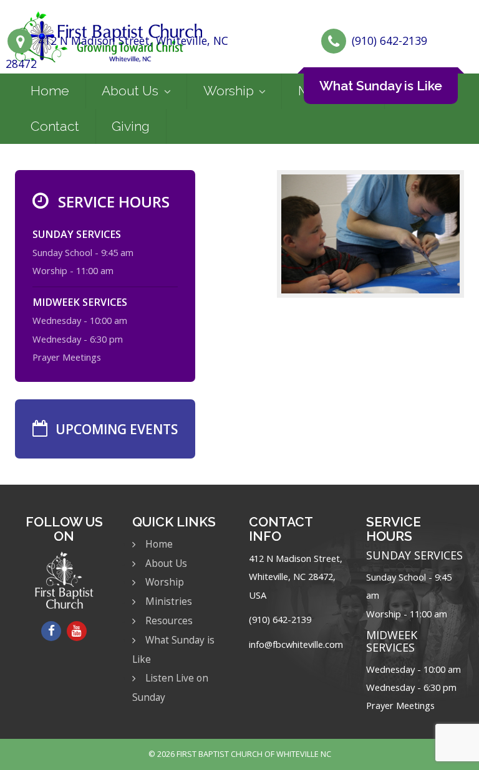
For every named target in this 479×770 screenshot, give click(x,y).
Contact (55, 126)
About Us (130, 90)
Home (50, 90)
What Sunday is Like (380, 85)
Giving (131, 126)
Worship (228, 90)
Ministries (168, 601)
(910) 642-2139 (389, 40)
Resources (169, 620)
